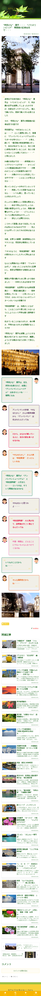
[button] (37, 538)
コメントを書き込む (20, 971)
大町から (6, 623)
